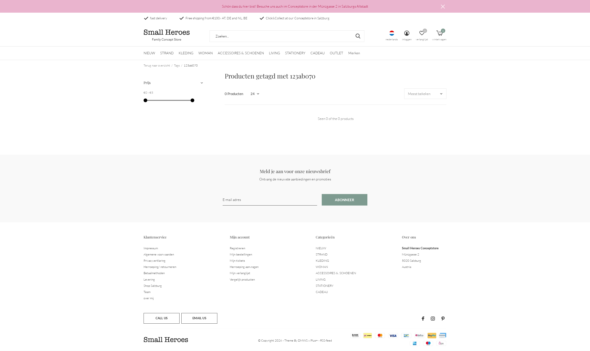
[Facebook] (423, 318)
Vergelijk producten (242, 279)
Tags (177, 65)
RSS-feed (326, 340)
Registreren (237, 248)
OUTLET (336, 53)
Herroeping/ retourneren (160, 267)
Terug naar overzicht (157, 65)
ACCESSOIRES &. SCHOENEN (241, 53)
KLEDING (186, 53)
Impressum (151, 248)
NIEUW (149, 53)
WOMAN (205, 53)
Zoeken (357, 36)
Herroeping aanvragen (244, 267)
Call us (162, 318)
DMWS (303, 340)
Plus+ (314, 340)
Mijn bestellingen (241, 254)
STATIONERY (295, 53)
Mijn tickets (237, 260)
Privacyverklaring (154, 260)
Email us (199, 318)
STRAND (167, 53)
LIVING (274, 53)
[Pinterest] (443, 318)
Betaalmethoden (154, 273)
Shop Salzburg (153, 285)
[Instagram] (433, 318)
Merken (354, 53)
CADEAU (317, 53)
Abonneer (344, 200)
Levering (149, 279)
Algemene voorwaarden (159, 254)
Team (147, 292)
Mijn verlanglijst (240, 273)
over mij (149, 298)
